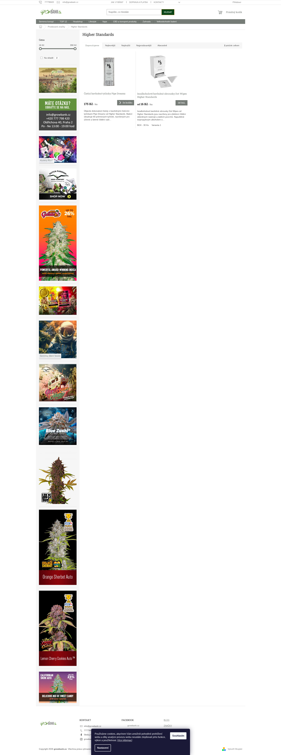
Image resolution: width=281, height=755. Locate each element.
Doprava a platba (138, 2)
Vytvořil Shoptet (235, 749)
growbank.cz (90, 739)
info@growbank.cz (92, 726)
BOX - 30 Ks (143, 125)
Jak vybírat (117, 2)
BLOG (166, 720)
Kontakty (159, 2)
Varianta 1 (156, 125)
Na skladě (51, 58)
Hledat (168, 12)
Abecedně (162, 45)
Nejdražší (125, 45)
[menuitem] (46, 21)
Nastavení (102, 748)
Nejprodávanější (143, 45)
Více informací (124, 740)
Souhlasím (178, 735)
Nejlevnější (110, 45)
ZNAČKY (168, 725)
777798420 (89, 730)
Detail (181, 102)
